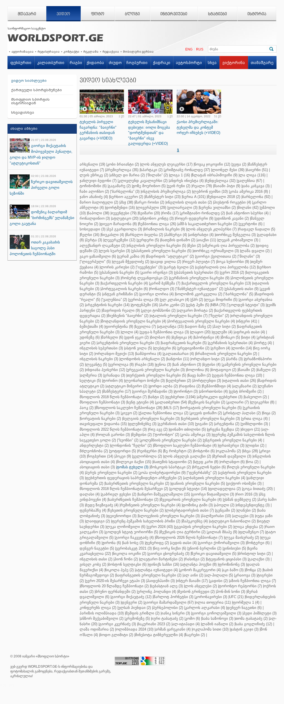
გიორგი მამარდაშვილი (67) (169, 602)
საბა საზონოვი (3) (217, 618)
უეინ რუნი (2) (179, 186)
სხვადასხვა (22, 112)
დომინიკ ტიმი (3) (197, 505)
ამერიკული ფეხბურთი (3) (219, 397)
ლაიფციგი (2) (98, 521)
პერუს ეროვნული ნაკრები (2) (111, 473)
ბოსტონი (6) (204, 451)
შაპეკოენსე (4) (195, 521)
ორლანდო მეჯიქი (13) (114, 354)
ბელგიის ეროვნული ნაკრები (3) (151, 418)
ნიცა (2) (269, 413)
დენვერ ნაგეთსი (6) (244, 608)
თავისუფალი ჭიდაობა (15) (103, 424)
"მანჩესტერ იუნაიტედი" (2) (199, 289)
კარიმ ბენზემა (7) (165, 283)
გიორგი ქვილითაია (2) (216, 256)
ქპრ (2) (197, 300)
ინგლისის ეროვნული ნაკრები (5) (156, 245)
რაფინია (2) (190, 386)
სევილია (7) (145, 326)
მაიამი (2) (246, 370)
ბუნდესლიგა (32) (220, 181)
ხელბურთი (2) (179, 380)
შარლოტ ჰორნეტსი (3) (173, 597)
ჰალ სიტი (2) (224, 326)
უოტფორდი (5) (123, 451)
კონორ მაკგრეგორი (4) (200, 570)
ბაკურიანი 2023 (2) (154, 624)
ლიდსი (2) (255, 445)
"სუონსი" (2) (128, 440)
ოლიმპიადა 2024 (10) (134, 629)
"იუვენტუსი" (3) (149, 267)
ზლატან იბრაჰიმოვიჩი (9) (214, 175)
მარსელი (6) (112, 337)
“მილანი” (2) (157, 175)
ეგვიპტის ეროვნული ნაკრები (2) (203, 527)
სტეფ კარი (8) (206, 462)
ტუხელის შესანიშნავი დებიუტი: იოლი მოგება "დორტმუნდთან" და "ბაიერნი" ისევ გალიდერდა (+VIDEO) (149, 133)
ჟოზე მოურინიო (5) (149, 186)
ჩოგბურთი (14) (100, 456)
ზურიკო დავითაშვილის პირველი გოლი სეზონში (41, 187)
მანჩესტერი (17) (117, 391)
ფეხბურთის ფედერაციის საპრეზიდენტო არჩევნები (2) (134, 478)
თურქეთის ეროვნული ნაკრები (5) (156, 375)
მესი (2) (194, 245)
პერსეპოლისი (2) (168, 608)
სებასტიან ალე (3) (167, 586)
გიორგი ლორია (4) (157, 294)
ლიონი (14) (242, 348)
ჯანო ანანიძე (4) (94, 197)
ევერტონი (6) (250, 224)
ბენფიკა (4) (182, 337)
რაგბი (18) (145, 364)
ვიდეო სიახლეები (29, 80)
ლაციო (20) (201, 332)
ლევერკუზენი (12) (119, 240)
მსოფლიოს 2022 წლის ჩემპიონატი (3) (113, 429)
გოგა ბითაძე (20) (258, 489)
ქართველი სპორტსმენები (36, 90)
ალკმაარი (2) (245, 386)
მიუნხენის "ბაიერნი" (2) (127, 316)
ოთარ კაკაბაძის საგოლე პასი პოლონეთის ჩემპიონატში (35, 248)
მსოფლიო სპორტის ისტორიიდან (30, 101)
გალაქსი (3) (259, 559)
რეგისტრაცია (48, 51)
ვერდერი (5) (148, 240)
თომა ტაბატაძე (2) (251, 618)
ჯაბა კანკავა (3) (256, 186)
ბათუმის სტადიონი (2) (172, 462)
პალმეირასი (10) (216, 516)
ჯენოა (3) (163, 364)
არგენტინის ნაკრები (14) (108, 305)
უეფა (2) (239, 164)
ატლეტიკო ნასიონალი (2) (233, 521)
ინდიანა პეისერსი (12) (105, 370)
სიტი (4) (248, 337)
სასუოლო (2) (255, 397)
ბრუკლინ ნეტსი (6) (209, 467)
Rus (199, 49)
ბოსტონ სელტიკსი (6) (127, 564)
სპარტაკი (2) (151, 170)
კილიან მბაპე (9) (222, 532)
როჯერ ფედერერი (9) (194, 218)
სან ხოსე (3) (133, 543)
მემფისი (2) (142, 435)
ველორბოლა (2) (147, 456)
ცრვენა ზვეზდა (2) (223, 429)
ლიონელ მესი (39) (228, 170)
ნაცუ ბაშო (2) (199, 375)
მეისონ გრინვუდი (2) (196, 591)
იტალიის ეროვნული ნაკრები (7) (178, 316)
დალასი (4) (90, 494)
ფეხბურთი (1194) (181, 397)
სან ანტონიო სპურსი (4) (247, 213)
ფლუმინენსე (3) (142, 424)
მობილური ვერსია (138, 51)
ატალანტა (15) (171, 326)
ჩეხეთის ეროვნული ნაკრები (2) (136, 510)
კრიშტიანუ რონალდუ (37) (187, 170)
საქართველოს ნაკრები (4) (124, 283)
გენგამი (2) (225, 510)
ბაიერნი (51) (257, 170)
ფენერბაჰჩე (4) (93, 510)
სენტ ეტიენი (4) (140, 402)
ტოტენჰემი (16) (144, 305)
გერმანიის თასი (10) (176, 424)
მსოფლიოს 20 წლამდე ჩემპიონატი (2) (114, 586)
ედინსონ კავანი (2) (232, 218)
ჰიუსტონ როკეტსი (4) (232, 202)
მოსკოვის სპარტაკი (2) (170, 467)
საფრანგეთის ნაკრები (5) (184, 343)
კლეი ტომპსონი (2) (159, 310)
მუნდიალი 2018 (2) (223, 197)
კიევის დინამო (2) (206, 413)
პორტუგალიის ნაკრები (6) (124, 289)
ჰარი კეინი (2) (172, 305)
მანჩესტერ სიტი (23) (163, 197)
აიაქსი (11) (206, 240)
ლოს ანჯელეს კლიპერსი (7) (212, 229)
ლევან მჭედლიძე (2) (131, 262)
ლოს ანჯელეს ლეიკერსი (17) (166, 164)
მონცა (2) (253, 570)
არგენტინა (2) (227, 424)
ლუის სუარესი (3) (115, 251)
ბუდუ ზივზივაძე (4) (102, 505)
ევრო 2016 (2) (232, 272)
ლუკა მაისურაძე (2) (242, 537)
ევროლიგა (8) (121, 364)
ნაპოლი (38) (98, 213)
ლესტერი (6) (165, 348)
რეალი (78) (202, 186)
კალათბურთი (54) (171, 402)
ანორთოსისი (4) (214, 391)
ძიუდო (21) (250, 429)
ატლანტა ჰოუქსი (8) (199, 564)
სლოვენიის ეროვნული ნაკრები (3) (169, 516)
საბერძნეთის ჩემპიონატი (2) (133, 499)
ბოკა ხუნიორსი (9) (233, 262)
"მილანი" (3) (249, 256)
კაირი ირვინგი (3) (157, 272)
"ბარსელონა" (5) (238, 294)
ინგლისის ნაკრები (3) (99, 359)
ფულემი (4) (222, 332)
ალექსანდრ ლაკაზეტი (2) (102, 245)
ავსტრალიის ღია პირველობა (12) (226, 267)
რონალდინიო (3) (95, 218)
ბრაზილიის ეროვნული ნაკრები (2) (226, 354)
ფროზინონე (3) (232, 564)
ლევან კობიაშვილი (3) (238, 240)
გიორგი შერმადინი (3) (153, 391)
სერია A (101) (194, 197)
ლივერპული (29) (151, 207)
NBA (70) (218, 305)
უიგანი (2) (204, 424)
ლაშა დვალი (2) (255, 251)
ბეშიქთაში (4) (91, 326)
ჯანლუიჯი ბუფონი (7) (98, 181)
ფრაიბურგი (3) (231, 445)
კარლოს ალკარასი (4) (205, 608)
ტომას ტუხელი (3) (132, 467)
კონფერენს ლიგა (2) (98, 608)
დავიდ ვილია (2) (166, 262)
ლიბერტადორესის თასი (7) (190, 510)
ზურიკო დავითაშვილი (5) (213, 553)
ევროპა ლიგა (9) (144, 300)
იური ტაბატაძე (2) (167, 618)
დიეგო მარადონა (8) (118, 224)
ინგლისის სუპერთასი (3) (101, 348)
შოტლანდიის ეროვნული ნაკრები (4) (133, 321)
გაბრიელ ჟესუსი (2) (119, 494)
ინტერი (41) (247, 321)
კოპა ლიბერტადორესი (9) (162, 473)
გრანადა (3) (114, 375)
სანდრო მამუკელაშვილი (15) (164, 494)
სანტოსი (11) (178, 359)
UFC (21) (236, 597)
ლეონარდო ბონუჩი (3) (145, 380)
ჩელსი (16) (89, 235)
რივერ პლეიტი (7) (199, 262)
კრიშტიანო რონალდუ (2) (203, 213)
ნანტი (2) (156, 397)
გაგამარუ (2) (119, 186)
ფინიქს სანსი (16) (163, 564)
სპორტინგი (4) (206, 337)
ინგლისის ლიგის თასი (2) (189, 202)
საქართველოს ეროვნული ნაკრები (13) (216, 283)
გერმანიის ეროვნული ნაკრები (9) (199, 278)
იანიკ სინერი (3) (175, 613)
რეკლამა (90, 51)
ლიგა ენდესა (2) (248, 527)
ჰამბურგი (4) (176, 235)
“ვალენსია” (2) (114, 300)
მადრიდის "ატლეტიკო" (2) (170, 256)
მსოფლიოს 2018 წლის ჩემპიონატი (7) (113, 397)
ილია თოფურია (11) (213, 602)
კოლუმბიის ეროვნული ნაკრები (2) (171, 440)
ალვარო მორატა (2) (195, 310)
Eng (188, 49)
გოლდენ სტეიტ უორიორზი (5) (131, 532)
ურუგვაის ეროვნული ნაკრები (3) (156, 370)
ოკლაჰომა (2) (229, 451)
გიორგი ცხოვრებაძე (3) (168, 553)
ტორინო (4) (113, 380)
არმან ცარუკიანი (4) (173, 629)
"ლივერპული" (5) (95, 262)
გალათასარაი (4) (178, 354)
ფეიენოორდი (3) (121, 516)
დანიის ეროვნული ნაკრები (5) (198, 483)
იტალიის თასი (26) (239, 380)
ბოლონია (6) (198, 370)
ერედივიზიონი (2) (193, 348)
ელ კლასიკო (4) (175, 300)
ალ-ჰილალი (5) (219, 575)
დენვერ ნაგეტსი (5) (97, 548)
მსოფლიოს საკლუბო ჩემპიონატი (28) (128, 408)
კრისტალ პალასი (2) (242, 413)
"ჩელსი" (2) (219, 316)
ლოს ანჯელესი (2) (201, 586)
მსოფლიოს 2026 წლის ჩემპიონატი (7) (189, 537)
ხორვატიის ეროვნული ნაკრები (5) (211, 408)
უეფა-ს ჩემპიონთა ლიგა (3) (164, 332)
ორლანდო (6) (232, 462)
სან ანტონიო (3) (187, 364)
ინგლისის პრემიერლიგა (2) (166, 191)
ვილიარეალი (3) (182, 207)
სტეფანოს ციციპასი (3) (227, 559)
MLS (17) (171, 408)
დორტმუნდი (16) (120, 207)
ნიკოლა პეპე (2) (119, 570)
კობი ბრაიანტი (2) (123, 164)
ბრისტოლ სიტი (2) (254, 553)
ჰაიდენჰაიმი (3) (161, 581)
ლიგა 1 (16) (180, 175)
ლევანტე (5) (96, 364)
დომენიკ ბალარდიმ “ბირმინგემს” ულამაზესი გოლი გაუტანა (42, 218)
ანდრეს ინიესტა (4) (186, 181)
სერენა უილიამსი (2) (217, 207)
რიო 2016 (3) (247, 494)
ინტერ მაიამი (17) (192, 581)
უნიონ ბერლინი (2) (204, 548)
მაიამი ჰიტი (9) (227, 186)
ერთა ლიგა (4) (255, 418)
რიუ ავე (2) (158, 429)
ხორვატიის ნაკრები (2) (100, 418)
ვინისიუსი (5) (234, 548)
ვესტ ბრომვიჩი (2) (246, 391)
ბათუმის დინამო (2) (178, 240)
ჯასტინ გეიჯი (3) (244, 629)
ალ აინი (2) (193, 575)
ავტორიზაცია (22, 51)
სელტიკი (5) (90, 380)
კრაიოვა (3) (245, 575)
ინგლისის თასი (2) (96, 559)
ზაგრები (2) (195, 635)
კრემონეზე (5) (137, 618)
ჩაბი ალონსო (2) (94, 191)
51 (215, 116)
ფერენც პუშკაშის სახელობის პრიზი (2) (146, 521)
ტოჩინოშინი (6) (93, 186)
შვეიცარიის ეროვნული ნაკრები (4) (191, 499)
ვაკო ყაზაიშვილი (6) (98, 256)
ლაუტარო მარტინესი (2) (161, 559)
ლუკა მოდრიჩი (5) (221, 300)
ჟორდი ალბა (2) (163, 386)
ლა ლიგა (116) (252, 175)
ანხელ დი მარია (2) (127, 175)
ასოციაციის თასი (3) (97, 467)
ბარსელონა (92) (256, 197)
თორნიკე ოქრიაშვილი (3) (216, 251)
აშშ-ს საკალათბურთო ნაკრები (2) (207, 224)
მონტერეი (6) (258, 543)
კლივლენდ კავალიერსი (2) (143, 181)
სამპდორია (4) (148, 354)
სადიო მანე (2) (198, 326)
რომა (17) (170, 213)
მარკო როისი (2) (149, 202)
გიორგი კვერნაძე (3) (117, 624)
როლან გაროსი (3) (113, 435)
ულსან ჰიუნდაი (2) (134, 608)
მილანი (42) (248, 207)
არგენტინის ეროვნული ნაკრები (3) (128, 343)
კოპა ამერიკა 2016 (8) (249, 191)
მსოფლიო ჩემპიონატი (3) (102, 402)
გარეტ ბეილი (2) (179, 267)
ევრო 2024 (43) (160, 527)
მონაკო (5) (230, 337)
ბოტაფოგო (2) (223, 370)
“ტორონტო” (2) (166, 435)
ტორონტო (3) (186, 391)
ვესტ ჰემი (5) (198, 305)
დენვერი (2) (131, 602)
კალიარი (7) (238, 402)
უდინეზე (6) (90, 337)
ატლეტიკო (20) (125, 218)
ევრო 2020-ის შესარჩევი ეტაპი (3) (115, 581)
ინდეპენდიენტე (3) (253, 505)
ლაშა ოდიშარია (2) (97, 629)
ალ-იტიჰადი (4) (186, 624)
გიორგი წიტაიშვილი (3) (213, 494)
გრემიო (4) (220, 348)
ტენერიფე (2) (157, 543)
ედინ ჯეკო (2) (137, 337)
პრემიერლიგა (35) (122, 170)
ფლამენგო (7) (251, 532)
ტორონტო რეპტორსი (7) (240, 586)
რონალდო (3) (162, 289)
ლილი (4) (129, 332)
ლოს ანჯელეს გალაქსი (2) (187, 456)
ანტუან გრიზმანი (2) (120, 294)
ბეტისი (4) (211, 364)
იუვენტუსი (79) (123, 213)
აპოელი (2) (224, 505)
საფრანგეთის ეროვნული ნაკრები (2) (148, 575)
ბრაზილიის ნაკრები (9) (164, 229)
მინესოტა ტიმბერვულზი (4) (159, 635)
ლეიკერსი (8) (262, 402)
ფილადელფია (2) (225, 489)
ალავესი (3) (243, 516)
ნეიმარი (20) (149, 213)
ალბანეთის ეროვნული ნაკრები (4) (214, 478)
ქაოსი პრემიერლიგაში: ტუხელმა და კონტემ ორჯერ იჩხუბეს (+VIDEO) (198, 127)
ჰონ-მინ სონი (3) (231, 591)
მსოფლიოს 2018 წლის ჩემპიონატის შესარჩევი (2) (124, 489)
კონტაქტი (71, 51)
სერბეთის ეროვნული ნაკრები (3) (211, 418)
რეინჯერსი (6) (150, 451)
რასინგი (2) (195, 559)
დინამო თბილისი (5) (187, 429)
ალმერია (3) (91, 375)
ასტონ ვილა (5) (138, 348)
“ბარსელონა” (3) (125, 191)
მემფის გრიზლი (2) (142, 613)
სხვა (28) (250, 451)
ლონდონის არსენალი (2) (142, 359)
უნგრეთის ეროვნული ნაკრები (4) (233, 440)
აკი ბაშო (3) (233, 570)
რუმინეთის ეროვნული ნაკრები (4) (150, 505)
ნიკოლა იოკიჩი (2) (129, 553)
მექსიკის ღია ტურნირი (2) (183, 532)
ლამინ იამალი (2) (217, 624)
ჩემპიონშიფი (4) (216, 386)
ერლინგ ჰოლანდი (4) (157, 591)
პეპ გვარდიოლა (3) (124, 229)
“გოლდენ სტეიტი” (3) (246, 305)
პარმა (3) (235, 359)
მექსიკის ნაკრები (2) (207, 402)
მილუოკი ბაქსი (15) (134, 462)
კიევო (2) (129, 413)
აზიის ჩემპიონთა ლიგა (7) (253, 581)
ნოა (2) (252, 462)
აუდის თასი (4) (184, 543)
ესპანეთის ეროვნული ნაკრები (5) (161, 251)
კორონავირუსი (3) (211, 597)
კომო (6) (192, 618)
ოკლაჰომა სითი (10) (210, 629)
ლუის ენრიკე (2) (94, 175)
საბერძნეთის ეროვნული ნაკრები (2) (137, 483)
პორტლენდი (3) (207, 380)
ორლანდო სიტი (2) (208, 359)
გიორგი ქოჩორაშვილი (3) (222, 543)
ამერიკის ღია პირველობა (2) (229, 245)
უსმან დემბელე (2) (240, 499)
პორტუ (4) (263, 343)
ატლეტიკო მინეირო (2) (126, 386)
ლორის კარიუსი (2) (117, 267)
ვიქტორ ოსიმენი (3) (244, 483)
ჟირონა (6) (111, 543)
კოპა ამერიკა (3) (196, 435)
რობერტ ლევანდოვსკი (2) (144, 278)
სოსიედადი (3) (92, 229)
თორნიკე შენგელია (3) (235, 235)
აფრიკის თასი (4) (249, 332)
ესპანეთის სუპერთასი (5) (197, 272)
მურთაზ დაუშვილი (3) (232, 456)
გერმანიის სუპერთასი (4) (231, 343)
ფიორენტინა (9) (119, 326)
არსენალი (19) (92, 164)
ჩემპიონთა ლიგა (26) (157, 224)
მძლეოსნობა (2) (94, 451)
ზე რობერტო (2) (178, 451)
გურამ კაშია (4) (131, 256)
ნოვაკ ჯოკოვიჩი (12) (212, 164)
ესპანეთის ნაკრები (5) (119, 272)
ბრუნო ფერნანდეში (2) (115, 591)
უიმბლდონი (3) (254, 424)
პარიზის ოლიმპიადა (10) (102, 613)
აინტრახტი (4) (201, 235)
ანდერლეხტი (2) (94, 445)
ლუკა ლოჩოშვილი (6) (125, 527)
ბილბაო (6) (160, 337)
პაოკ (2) (86, 408)
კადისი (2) (219, 581)
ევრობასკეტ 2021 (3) (134, 548)
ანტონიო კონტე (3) (157, 218)
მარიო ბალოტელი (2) (99, 202)
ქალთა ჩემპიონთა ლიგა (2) (163, 413)
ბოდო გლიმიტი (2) (116, 635)
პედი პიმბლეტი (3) (260, 613)
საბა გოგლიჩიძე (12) (253, 624)
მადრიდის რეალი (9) (121, 310)
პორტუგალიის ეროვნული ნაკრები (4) (201, 321)
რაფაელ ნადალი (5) (257, 229)
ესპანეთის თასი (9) (241, 289)
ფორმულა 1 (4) (246, 602)
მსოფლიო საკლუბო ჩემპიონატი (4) (185, 445)
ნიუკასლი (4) (112, 235)
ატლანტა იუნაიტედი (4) (157, 570)
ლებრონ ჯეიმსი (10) (210, 191)
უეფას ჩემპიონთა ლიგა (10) (237, 375)
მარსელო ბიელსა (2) (144, 235)
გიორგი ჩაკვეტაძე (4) (134, 537)
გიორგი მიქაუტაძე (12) (131, 597)
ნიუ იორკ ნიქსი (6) (170, 548)
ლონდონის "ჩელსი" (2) (131, 445)
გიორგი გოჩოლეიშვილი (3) (216, 613)
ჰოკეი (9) (123, 456)
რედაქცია (110, 51)
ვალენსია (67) (249, 181)
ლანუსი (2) (246, 510)
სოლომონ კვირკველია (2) (199, 294)
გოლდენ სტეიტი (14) (188, 489)
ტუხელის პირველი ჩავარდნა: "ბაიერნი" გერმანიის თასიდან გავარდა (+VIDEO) (98, 130)
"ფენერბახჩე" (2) (202, 473)
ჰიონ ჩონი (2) (126, 559)
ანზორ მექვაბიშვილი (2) (101, 618)
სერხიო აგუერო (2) (126, 197)
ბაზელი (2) (266, 370)
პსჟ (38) (126, 202)
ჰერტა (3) (94, 240)
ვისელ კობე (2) (93, 564)
